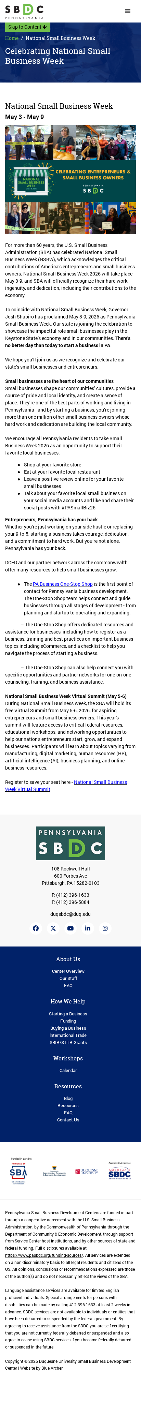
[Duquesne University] (86, 1171)
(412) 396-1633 (72, 895)
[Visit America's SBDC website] (119, 1170)
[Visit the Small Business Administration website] (21, 1170)
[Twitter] (53, 928)
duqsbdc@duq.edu (70, 914)
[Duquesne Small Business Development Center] (24, 11)
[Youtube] (70, 928)
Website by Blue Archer (41, 1368)
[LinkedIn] (87, 928)
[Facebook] (35, 928)
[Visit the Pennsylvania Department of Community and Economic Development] (54, 1170)
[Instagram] (105, 928)
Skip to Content (25, 27)
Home (12, 38)
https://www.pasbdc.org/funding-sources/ (44, 1255)
